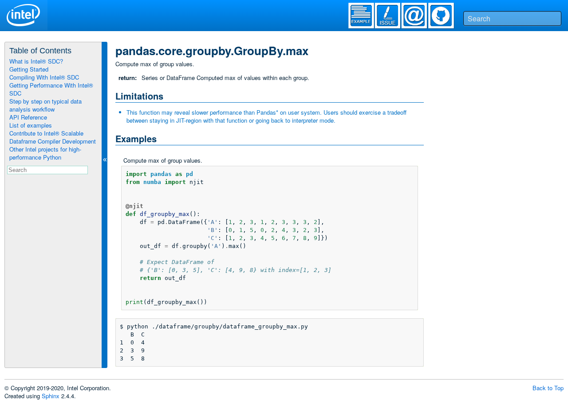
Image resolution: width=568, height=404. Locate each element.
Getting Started (28, 69)
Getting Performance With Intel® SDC (51, 89)
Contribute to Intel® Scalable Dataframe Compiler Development (52, 137)
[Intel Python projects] (23, 15)
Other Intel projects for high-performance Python (45, 153)
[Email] (419, 17)
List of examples (30, 125)
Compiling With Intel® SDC (44, 77)
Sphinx (50, 396)
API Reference (28, 117)
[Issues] (392, 17)
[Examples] (366, 17)
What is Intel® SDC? (36, 61)
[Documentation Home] (100, 15)
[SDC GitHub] (445, 17)
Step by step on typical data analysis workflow (45, 105)
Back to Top (548, 388)
